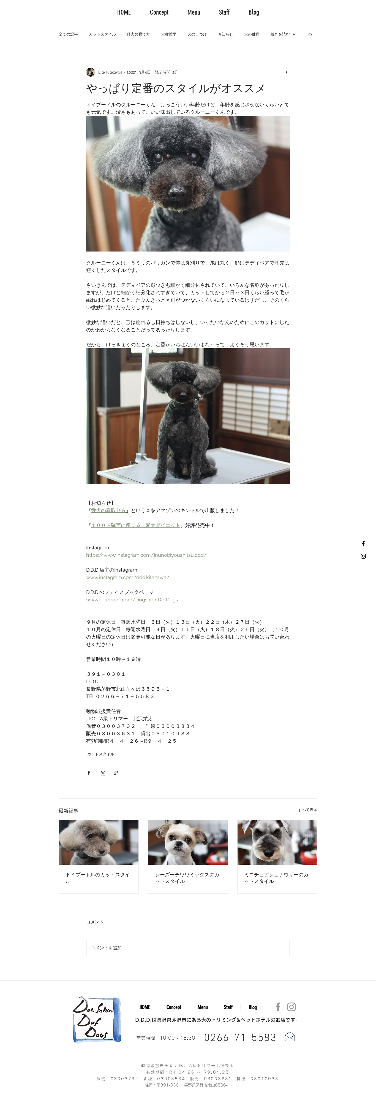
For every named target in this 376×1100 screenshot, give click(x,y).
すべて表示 (307, 809)
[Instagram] (291, 1007)
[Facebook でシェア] (88, 772)
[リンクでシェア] (115, 772)
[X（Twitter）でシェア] (102, 772)
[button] (310, 34)
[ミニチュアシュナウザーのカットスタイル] (277, 842)
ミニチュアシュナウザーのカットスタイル (276, 878)
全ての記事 (68, 34)
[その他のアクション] (286, 72)
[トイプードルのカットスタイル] (98, 842)
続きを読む (280, 34)
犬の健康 (252, 34)
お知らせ (225, 34)
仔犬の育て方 (138, 34)
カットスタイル (102, 34)
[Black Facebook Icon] (363, 543)
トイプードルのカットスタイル (98, 878)
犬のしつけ (197, 34)
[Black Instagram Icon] (363, 556)
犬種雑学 (168, 34)
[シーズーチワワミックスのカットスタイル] (188, 842)
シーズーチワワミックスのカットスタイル (187, 878)
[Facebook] (278, 1007)
